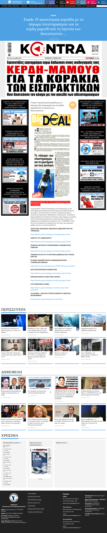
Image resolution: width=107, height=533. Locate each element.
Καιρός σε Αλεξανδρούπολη (8, 478)
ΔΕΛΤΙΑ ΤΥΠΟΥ (52, 6)
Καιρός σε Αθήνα (6, 446)
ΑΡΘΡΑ (53, 15)
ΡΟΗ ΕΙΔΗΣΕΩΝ (70, 6)
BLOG (62, 6)
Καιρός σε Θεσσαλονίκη (7, 462)
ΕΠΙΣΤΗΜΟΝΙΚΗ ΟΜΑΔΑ (34, 499)
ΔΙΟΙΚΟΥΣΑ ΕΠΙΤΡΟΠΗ (34, 496)
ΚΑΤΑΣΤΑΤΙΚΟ (31, 506)
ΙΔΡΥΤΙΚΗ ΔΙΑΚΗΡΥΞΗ (34, 503)
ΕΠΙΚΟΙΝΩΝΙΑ (91, 6)
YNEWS (79, 6)
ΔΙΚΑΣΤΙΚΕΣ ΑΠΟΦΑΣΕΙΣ (38, 6)
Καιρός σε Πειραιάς (6, 454)
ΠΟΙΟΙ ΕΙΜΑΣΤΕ (13, 6)
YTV (83, 6)
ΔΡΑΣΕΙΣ (24, 6)
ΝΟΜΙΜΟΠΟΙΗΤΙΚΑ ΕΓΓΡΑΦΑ (36, 509)
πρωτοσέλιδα (40, 479)
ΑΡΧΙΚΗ (4, 6)
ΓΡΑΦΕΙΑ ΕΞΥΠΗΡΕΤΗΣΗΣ (35, 512)
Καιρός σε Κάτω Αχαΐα (7, 470)
